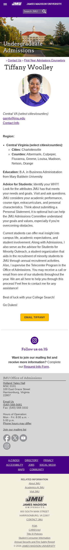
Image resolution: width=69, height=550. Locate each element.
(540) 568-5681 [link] (12, 404)
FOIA (34, 526)
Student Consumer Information (34, 538)
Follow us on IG (34, 349)
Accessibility (14, 465)
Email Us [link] (8, 401)
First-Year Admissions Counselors (44, 60)
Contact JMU (34, 519)
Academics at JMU (34, 487)
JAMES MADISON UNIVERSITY (38, 546)
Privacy (48, 460)
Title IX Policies (35, 534)
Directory (31, 460)
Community (37, 469)
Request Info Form (36, 366)
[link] (7, 440)
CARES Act (34, 530)
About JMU (34, 483)
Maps (21, 469)
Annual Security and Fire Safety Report (34, 542)
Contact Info (11, 123)
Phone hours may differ (17, 423)
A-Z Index (14, 460)
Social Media (47, 465)
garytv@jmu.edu (14, 118)
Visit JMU (34, 491)
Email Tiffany (34, 317)
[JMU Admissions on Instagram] (34, 342)
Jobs (31, 465)
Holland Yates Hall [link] (14, 383)
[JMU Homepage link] (34, 507)
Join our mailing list (14, 429)
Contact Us (14, 60)
